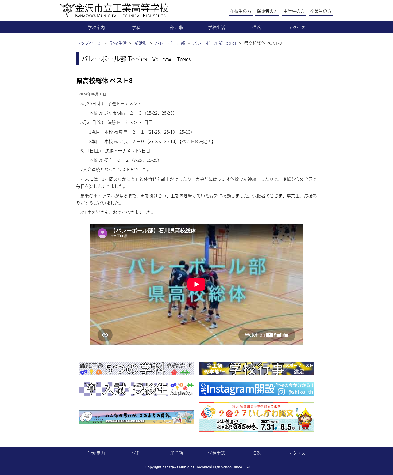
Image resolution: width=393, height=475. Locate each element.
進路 (256, 27)
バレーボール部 (170, 43)
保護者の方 (267, 10)
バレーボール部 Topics (214, 43)
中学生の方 (294, 10)
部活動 (176, 27)
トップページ (89, 43)
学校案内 (96, 27)
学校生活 (216, 27)
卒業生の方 (321, 10)
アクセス (296, 27)
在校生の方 (240, 10)
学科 (136, 27)
